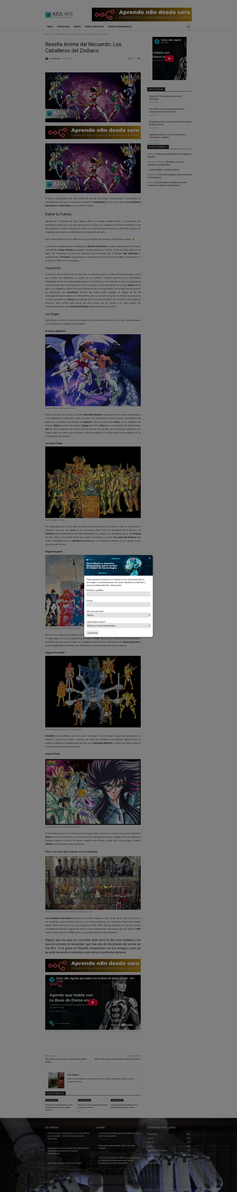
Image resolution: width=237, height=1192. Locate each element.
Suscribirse (93, 633)
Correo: (90, 600)
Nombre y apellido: (95, 590)
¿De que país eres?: (95, 611)
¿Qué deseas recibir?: (96, 622)
